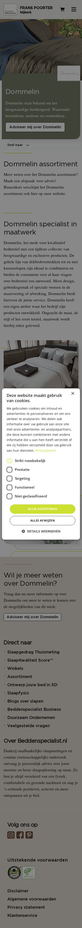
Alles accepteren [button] (42, 509)
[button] (41, 531)
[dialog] (41, 464)
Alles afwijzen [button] (42, 521)
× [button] (72, 393)
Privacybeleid (45, 450)
